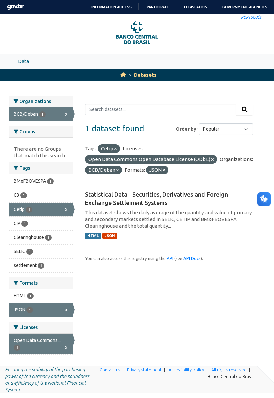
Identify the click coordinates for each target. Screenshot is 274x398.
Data (23, 61)
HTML (93, 236)
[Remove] (115, 149)
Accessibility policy (186, 369)
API (170, 258)
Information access (111, 7)
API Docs (192, 258)
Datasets (145, 75)
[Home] (123, 75)
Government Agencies (244, 7)
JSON (110, 236)
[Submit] (244, 110)
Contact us (110, 369)
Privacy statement (144, 369)
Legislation (195, 7)
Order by (186, 129)
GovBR (15, 7)
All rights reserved (229, 369)
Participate (158, 7)
